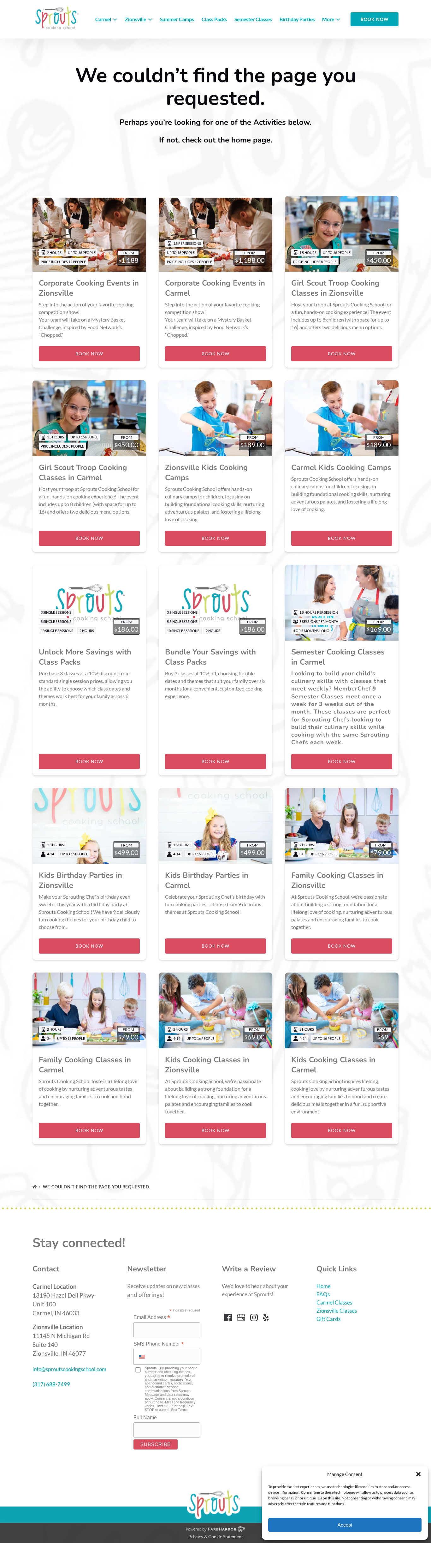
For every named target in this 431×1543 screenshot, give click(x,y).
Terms (183, 1410)
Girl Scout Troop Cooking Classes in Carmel (83, 472)
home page (250, 140)
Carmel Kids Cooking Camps (341, 467)
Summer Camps (177, 19)
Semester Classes (253, 19)
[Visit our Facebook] (228, 1317)
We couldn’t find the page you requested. (97, 1186)
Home (323, 1286)
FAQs (323, 1294)
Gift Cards (328, 1319)
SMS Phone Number (158, 1344)
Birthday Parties (297, 19)
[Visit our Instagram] (254, 1317)
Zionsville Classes (336, 1310)
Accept (345, 1525)
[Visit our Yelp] (266, 1317)
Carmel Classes (334, 1302)
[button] (418, 1474)
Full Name (145, 1417)
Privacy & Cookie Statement (215, 1536)
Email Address (151, 1317)
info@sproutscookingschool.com (69, 1369)
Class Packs (214, 19)
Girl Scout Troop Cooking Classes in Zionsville (335, 288)
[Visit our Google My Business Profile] (241, 1317)
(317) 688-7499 (51, 1384)
